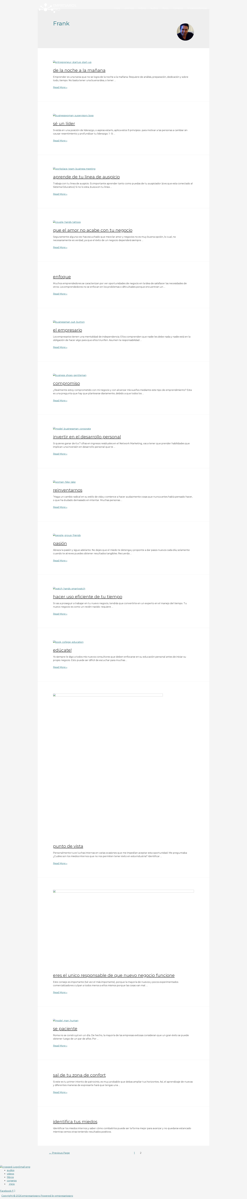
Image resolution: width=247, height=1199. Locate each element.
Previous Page (59, 1152)
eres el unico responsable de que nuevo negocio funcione (114, 975)
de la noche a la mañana (79, 70)
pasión (60, 543)
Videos (142, 8)
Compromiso (66, 383)
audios (154, 8)
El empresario (67, 330)
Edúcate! (62, 650)
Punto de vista (68, 846)
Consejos (178, 8)
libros (165, 8)
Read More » (60, 87)
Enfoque (62, 276)
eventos (129, 8)
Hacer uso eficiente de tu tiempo (87, 596)
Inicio (117, 8)
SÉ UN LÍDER (64, 123)
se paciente (65, 1028)
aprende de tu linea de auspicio (86, 176)
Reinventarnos (67, 490)
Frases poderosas (197, 8)
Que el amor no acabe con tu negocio (92, 230)
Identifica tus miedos (75, 1121)
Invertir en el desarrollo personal (87, 436)
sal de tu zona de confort (79, 1075)
